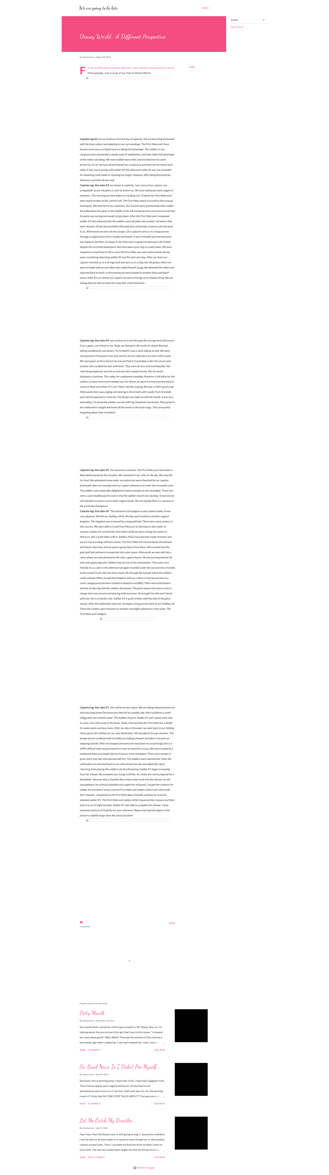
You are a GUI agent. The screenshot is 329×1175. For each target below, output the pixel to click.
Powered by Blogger (145, 1168)
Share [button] (192, 67)
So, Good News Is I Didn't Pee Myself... (120, 1066)
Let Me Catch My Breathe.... (108, 1120)
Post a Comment (96, 1157)
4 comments (94, 1050)
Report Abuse (237, 27)
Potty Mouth (92, 1013)
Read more (159, 1050)
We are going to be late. (98, 8)
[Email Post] (81, 923)
